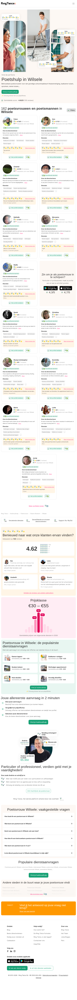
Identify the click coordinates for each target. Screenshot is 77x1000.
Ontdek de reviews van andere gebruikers (38, 593)
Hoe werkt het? (39, 930)
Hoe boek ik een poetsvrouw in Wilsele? (19, 816)
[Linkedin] (11, 951)
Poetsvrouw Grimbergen (34, 890)
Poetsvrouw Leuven (9, 887)
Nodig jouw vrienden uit (15, 937)
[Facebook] (7, 951)
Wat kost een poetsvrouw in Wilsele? (18, 824)
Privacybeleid (63, 975)
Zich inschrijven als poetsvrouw (38, 791)
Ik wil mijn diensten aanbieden (40, 968)
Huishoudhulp (14, 513)
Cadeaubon (11, 940)
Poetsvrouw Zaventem (59, 890)
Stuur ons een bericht (27, 911)
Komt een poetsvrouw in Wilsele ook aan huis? (22, 831)
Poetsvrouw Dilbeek (58, 887)
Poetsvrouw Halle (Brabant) (11, 890)
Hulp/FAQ (37, 944)
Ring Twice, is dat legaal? (43, 937)
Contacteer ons (39, 940)
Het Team (64, 933)
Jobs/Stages (65, 937)
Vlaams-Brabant (35, 513)
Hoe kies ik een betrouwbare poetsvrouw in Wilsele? (24, 838)
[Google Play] (50, 288)
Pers (62, 940)
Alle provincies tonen (36, 894)
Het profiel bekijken (17, 157)
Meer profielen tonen (36, 506)
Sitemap (38, 978)
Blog (8, 930)
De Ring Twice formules (42, 933)
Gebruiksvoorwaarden (50, 975)
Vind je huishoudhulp (10, 92)
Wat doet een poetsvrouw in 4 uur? (18, 846)
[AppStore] (65, 288)
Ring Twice (4, 513)
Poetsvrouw (24, 513)
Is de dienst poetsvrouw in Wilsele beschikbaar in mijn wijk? (26, 853)
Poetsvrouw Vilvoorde (34, 887)
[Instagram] (14, 951)
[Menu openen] (73, 3)
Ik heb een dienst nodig (17, 968)
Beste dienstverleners (14, 933)
